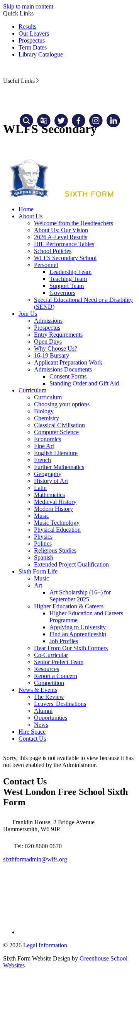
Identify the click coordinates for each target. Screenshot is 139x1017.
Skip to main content (28, 6)
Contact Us (32, 738)
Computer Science (56, 432)
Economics (47, 439)
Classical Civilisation (59, 425)
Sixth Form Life (38, 571)
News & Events (38, 690)
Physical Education (57, 529)
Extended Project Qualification (71, 564)
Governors (62, 292)
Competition (49, 683)
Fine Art (44, 446)
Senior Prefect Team (58, 662)
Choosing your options (62, 404)
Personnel (46, 265)
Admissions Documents (63, 369)
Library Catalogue (41, 54)
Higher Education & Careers (68, 606)
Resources (46, 669)
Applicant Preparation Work (68, 362)
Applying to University (77, 627)
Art (38, 585)
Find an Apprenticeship (77, 634)
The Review (49, 696)
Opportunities (50, 717)
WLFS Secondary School (65, 258)
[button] (37, 80)
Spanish (43, 557)
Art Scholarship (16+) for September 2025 (80, 596)
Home (26, 209)
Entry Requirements (58, 334)
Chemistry (46, 418)
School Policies (52, 251)
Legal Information (45, 945)
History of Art (51, 481)
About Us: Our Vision (61, 230)
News (41, 724)
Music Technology (57, 522)
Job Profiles (63, 641)
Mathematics (49, 494)
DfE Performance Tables (64, 244)
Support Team (66, 285)
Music (41, 515)
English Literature (56, 453)
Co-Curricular (51, 655)
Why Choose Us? (55, 348)
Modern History (53, 508)
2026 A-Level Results (60, 237)
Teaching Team (68, 279)
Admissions (48, 320)
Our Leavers (34, 33)
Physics (43, 536)
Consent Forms (67, 376)
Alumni (43, 710)
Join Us (28, 313)
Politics (43, 543)
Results (27, 26)
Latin (40, 488)
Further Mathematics (59, 467)
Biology (44, 411)
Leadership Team (70, 272)
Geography (47, 474)
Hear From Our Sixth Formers (71, 648)
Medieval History (55, 501)
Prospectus (32, 40)
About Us (30, 216)
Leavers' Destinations (60, 703)
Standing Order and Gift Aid (84, 383)
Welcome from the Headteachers (73, 223)
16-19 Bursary (51, 355)
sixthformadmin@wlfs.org (35, 859)
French (42, 460)
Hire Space (32, 731)
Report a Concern (55, 676)
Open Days (48, 341)
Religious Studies (55, 550)
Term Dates (33, 47)
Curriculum (32, 390)
